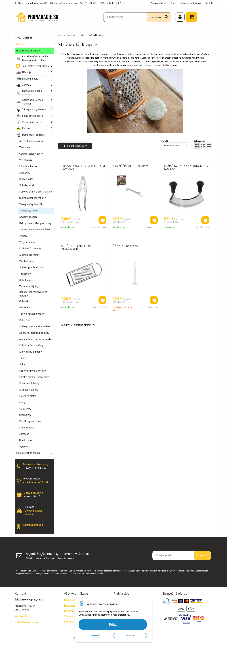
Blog (173, 3)
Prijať (113, 624)
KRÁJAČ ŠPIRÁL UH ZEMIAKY (131, 166)
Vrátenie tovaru (72, 616)
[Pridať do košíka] (102, 220)
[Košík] (192, 17)
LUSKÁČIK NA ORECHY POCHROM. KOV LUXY (83, 167)
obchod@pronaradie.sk (65, 3)
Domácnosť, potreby (75, 35)
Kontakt (209, 3)
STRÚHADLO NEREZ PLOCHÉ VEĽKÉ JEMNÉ (80, 247)
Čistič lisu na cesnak (126, 246)
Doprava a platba (73, 605)
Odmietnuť (130, 635)
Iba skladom (157, 17)
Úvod (20, 3)
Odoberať (202, 555)
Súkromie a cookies (74, 621)
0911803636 (90, 3)
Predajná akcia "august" (28, 50)
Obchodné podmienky (190, 3)
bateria (20, 44)
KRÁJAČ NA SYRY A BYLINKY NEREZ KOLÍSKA (186, 167)
